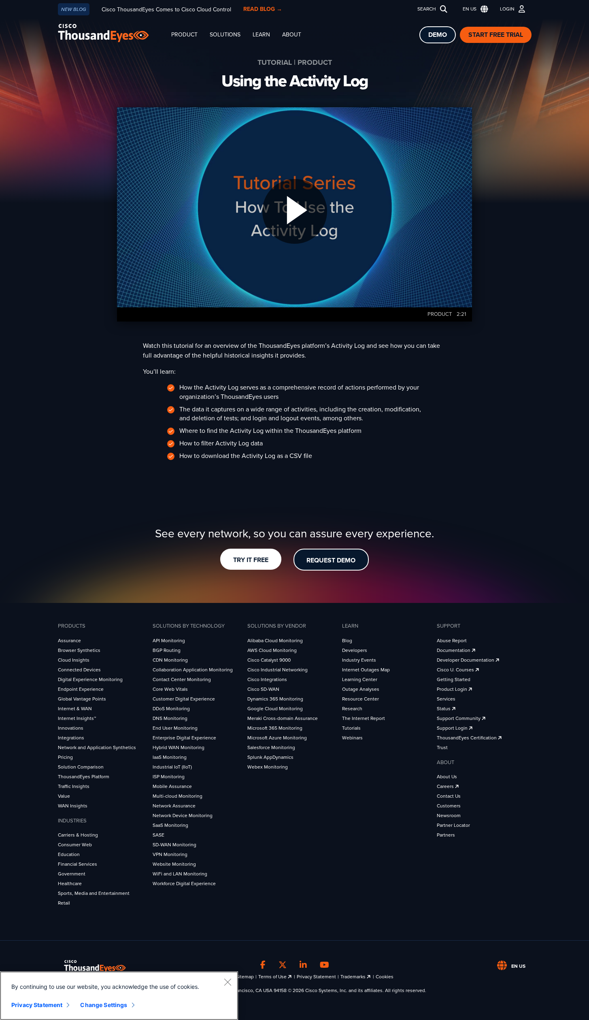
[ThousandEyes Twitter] (283, 965)
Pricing (65, 757)
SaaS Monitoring (170, 825)
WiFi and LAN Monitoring (180, 874)
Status (444, 708)
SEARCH (426, 9)
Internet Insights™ (77, 718)
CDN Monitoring (170, 660)
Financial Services (77, 864)
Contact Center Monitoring (182, 679)
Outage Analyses (360, 689)
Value (64, 796)
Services (446, 699)
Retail (64, 903)
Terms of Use (273, 977)
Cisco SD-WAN (263, 689)
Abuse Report (452, 640)
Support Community (459, 718)
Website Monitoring (174, 864)
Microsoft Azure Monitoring (277, 738)
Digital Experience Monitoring (90, 679)
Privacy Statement (316, 977)
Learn (261, 34)
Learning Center (359, 679)
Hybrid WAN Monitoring (178, 747)
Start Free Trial (495, 35)
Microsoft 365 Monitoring (274, 728)
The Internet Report (363, 718)
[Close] (227, 982)
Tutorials (351, 728)
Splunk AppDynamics (270, 757)
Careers (446, 786)
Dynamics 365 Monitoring (275, 699)
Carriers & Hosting (78, 835)
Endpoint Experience (81, 689)
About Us (447, 776)
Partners (446, 835)
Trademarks (353, 977)
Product (184, 34)
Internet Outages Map (366, 670)
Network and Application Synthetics (97, 747)
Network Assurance (174, 806)
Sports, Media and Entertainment (94, 893)
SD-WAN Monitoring (174, 845)
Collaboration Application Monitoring (193, 670)
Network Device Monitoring (183, 815)
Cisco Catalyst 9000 (269, 660)
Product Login (452, 689)
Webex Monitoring (267, 767)
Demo (437, 35)
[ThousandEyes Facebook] (263, 965)
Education (69, 854)
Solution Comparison (81, 767)
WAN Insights (72, 806)
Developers (354, 650)
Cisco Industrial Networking (277, 670)
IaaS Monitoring (170, 757)
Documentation (454, 650)
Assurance (69, 640)
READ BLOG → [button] (262, 9)
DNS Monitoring (170, 718)
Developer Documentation (466, 660)
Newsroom (449, 815)
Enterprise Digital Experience (184, 738)
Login (507, 9)
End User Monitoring (175, 728)
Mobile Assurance (172, 786)
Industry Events (359, 660)
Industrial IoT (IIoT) (172, 767)
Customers (449, 806)
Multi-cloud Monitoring (177, 796)
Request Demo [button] (330, 560)
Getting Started (453, 679)
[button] (473, 9)
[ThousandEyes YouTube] (324, 965)
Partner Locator (453, 825)
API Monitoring (169, 640)
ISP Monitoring (169, 776)
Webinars (352, 738)
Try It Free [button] (250, 560)
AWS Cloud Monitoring (272, 650)
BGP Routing (167, 650)
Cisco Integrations (267, 679)
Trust (442, 747)
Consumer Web (75, 845)
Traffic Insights (73, 786)
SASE (158, 835)
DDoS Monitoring (171, 708)
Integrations (71, 738)
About (291, 34)
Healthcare (70, 883)
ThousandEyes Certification (467, 738)
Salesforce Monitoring (271, 747)
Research (352, 708)
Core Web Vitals (170, 689)
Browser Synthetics (79, 650)
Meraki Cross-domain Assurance (282, 718)
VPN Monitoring (170, 854)
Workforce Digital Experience (184, 883)
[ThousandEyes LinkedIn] (303, 965)
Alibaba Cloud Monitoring (275, 640)
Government (71, 874)
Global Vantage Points (82, 699)
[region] (119, 995)
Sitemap (245, 977)
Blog (347, 640)
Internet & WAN (75, 708)
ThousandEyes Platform (83, 776)
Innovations (70, 728)
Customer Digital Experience (184, 699)
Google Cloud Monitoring (275, 708)
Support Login (453, 728)
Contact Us (449, 796)
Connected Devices (79, 670)
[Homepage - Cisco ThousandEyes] (111, 33)
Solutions (225, 34)
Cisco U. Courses (456, 670)
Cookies (384, 977)
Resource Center (360, 699)
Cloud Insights (73, 660)
